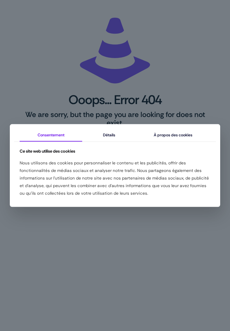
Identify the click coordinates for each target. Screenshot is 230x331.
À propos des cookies (173, 134)
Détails (109, 134)
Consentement (51, 134)
